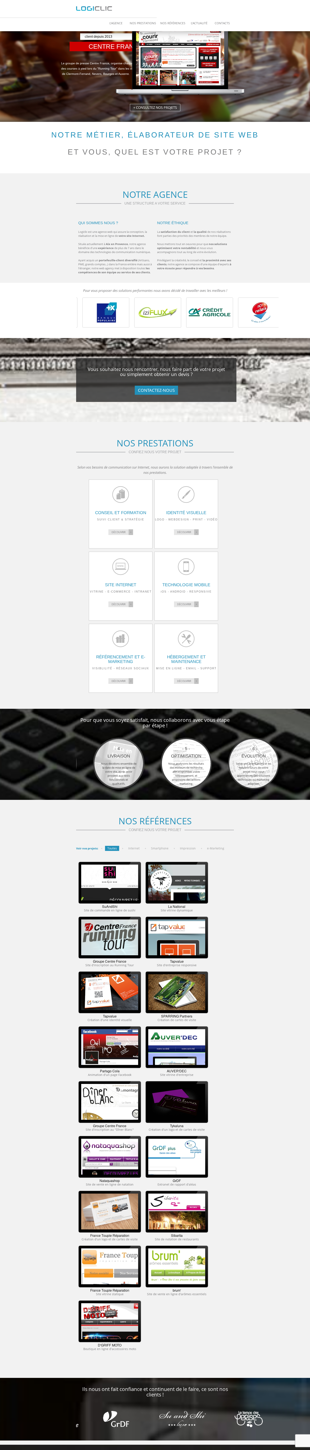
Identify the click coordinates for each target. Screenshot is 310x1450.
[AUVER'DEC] (176, 1047)
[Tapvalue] (176, 937)
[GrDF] (176, 1157)
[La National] (176, 882)
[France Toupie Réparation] (109, 1211)
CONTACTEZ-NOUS (156, 390)
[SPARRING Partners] (176, 992)
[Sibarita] (176, 1211)
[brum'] (176, 1266)
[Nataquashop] (109, 1157)
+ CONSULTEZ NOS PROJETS (155, 107)
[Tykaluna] (176, 1102)
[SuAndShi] (109, 882)
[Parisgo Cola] (109, 1047)
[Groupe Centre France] (109, 937)
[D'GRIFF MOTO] (109, 1321)
